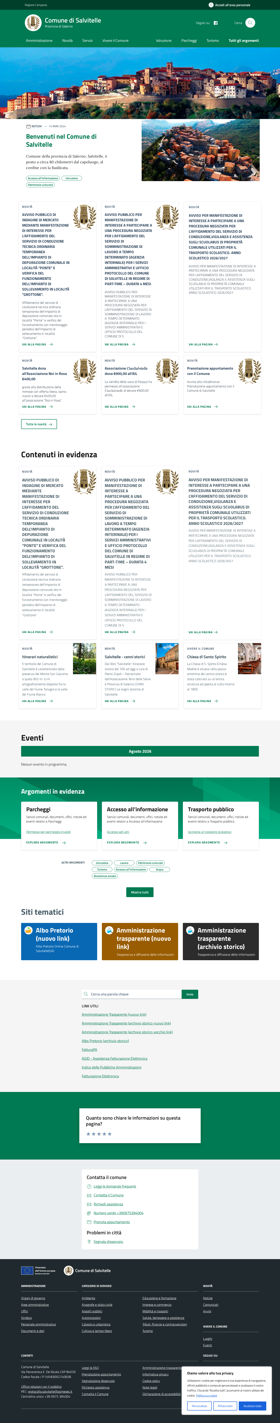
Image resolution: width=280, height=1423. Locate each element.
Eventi (207, 1345)
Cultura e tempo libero (97, 1330)
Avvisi (207, 1311)
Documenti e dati (32, 1330)
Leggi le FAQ (90, 1367)
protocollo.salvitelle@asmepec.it (50, 1391)
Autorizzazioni (91, 1317)
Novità (67, 40)
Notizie (208, 1298)
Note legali (149, 1387)
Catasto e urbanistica (96, 1324)
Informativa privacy (155, 1374)
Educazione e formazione (159, 1298)
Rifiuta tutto (225, 1406)
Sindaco (26, 1317)
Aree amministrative (35, 1304)
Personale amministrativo (38, 1324)
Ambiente (88, 1298)
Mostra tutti (140, 892)
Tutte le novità (36, 424)
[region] (227, 1390)
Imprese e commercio (156, 1304)
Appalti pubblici (92, 1311)
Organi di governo (33, 1298)
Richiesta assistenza (95, 1387)
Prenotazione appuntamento (101, 1374)
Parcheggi (189, 40)
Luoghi (207, 1338)
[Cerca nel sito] (250, 23)
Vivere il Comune (115, 40)
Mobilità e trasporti (155, 1311)
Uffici (24, 1311)
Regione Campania (36, 5)
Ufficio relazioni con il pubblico (41, 1386)
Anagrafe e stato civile (97, 1304)
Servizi (87, 40)
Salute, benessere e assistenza (163, 1317)
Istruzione (164, 40)
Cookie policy (151, 1380)
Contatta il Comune (95, 1393)
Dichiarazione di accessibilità (161, 1393)
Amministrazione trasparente (162, 1367)
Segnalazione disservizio (98, 1380)
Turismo (213, 40)
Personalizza (199, 1406)
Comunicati (210, 1304)
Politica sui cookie (206, 1395)
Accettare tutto (253, 1406)
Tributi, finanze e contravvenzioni (164, 1324)
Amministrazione (39, 40)
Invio (190, 994)
